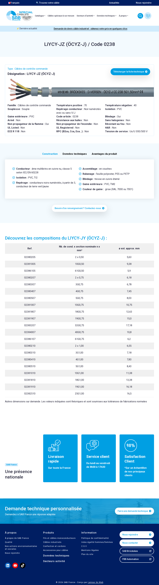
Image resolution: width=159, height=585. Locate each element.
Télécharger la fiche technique (129, 71)
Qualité (8, 542)
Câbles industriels (52, 542)
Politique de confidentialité (95, 538)
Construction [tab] (50, 153)
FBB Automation (130, 559)
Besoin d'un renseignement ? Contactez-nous (78, 208)
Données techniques (106, 16)
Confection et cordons (54, 546)
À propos (123, 16)
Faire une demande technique (133, 511)
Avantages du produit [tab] (104, 153)
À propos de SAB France (17, 538)
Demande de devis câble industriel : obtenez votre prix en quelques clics (90, 28)
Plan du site (87, 554)
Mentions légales (90, 550)
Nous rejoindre (143, 3)
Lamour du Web (95, 582)
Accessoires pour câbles (55, 550)
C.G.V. (84, 546)
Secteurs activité (54, 561)
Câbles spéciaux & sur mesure (61, 16)
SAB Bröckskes (130, 551)
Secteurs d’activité (85, 16)
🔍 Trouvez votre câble (47, 3)
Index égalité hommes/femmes (97, 542)
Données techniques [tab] (75, 153)
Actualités (114, 3)
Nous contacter (147, 15)
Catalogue (39, 16)
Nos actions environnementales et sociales (21, 547)
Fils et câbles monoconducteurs (59, 538)
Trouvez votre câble (140, 16)
